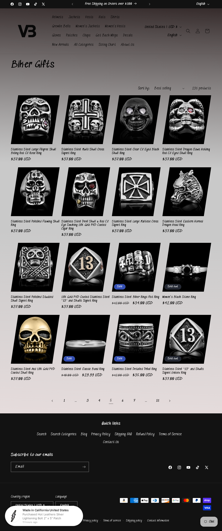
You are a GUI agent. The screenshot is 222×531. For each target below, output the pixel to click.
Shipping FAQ (123, 434)
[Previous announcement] (72, 4)
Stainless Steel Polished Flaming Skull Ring (35, 223)
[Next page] (169, 401)
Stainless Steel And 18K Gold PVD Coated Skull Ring (33, 371)
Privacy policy (90, 520)
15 (157, 401)
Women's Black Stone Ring (179, 297)
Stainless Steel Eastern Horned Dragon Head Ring (182, 223)
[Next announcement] (149, 4)
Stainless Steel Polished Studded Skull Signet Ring (32, 298)
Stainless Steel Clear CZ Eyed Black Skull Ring (135, 151)
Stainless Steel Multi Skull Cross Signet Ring (82, 151)
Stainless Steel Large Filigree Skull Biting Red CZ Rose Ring (33, 151)
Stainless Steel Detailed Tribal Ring (134, 369)
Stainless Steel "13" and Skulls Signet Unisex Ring (183, 371)
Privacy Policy (100, 434)
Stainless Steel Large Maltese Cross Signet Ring (135, 223)
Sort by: (144, 88)
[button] (188, 31)
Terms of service (112, 520)
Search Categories (63, 434)
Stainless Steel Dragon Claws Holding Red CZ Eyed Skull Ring (186, 151)
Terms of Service (170, 434)
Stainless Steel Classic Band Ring (82, 369)
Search (42, 434)
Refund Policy (145, 434)
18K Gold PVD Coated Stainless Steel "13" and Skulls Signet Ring (85, 298)
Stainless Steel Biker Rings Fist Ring (135, 297)
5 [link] (111, 400)
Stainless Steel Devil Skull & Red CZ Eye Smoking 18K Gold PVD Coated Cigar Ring (85, 225)
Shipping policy (134, 520)
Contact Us (111, 442)
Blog (84, 434)
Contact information (158, 520)
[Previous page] (52, 401)
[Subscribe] (84, 467)
